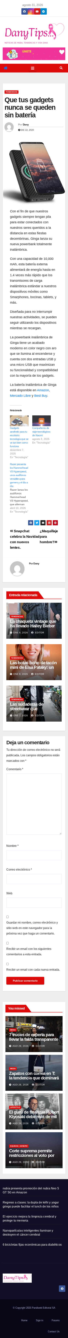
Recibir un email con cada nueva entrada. (33, 969)
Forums (56, 1320)
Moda (13, 1030)
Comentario (14, 769)
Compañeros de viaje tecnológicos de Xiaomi (41, 432)
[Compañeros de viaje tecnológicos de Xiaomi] (41, 420)
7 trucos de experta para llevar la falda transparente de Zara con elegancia (33, 1039)
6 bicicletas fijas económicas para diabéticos (32, 1244)
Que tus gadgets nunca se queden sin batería (30, 107)
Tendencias (11, 92)
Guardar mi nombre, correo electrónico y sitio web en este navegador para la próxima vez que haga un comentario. (32, 928)
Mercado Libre (20, 395)
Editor (39, 632)
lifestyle (15, 1107)
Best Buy (40, 395)
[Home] (5, 68)
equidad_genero (19, 1146)
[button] (61, 68)
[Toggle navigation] (33, 68)
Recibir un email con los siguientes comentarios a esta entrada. (28, 951)
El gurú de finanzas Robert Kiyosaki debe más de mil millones (34, 1117)
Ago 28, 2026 (21, 1046)
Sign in (39, 1320)
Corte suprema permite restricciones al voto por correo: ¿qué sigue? (31, 1155)
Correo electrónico (19, 869)
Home (24, 1320)
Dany (26, 124)
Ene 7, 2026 (20, 715)
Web (9, 893)
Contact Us (54, 1331)
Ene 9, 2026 (20, 632)
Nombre (12, 845)
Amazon (43, 390)
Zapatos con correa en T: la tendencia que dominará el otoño (34, 1078)
